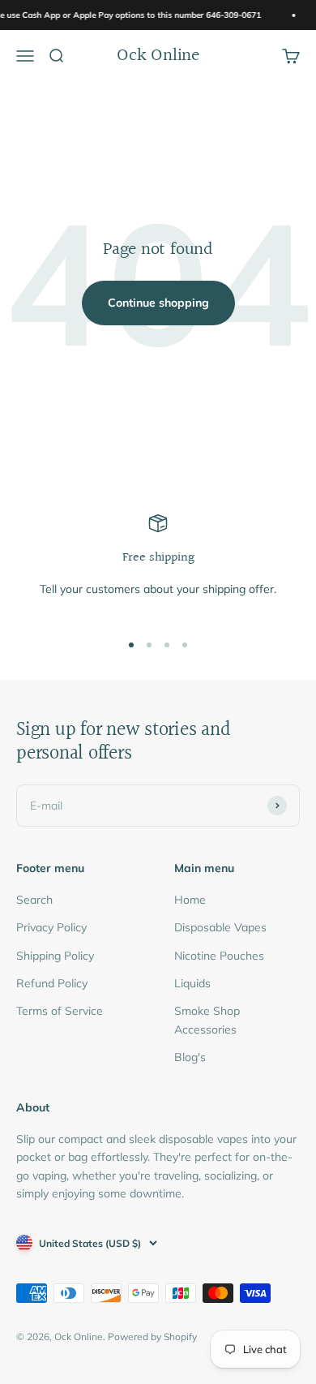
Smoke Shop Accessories (207, 1020)
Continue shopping (158, 302)
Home (190, 899)
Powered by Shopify (152, 1336)
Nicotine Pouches (219, 955)
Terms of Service (59, 1011)
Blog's (190, 1057)
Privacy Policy (51, 927)
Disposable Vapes (220, 927)
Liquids (192, 983)
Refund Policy (52, 983)
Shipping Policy (55, 955)
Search (34, 899)
